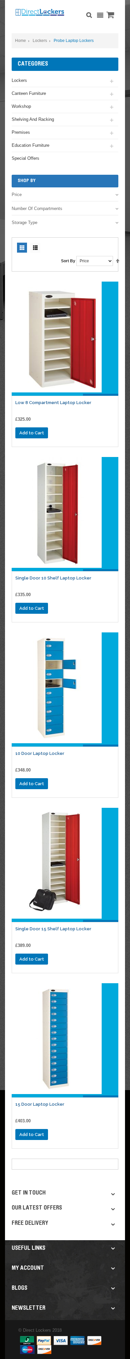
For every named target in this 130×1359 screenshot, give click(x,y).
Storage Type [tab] (24, 222)
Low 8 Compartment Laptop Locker (53, 402)
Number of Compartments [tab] (37, 208)
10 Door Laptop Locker (39, 753)
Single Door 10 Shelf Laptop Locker (53, 577)
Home (20, 40)
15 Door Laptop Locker (39, 1104)
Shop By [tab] (27, 180)
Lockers (40, 40)
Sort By (68, 261)
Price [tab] (17, 194)
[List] (35, 248)
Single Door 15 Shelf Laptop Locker (53, 928)
